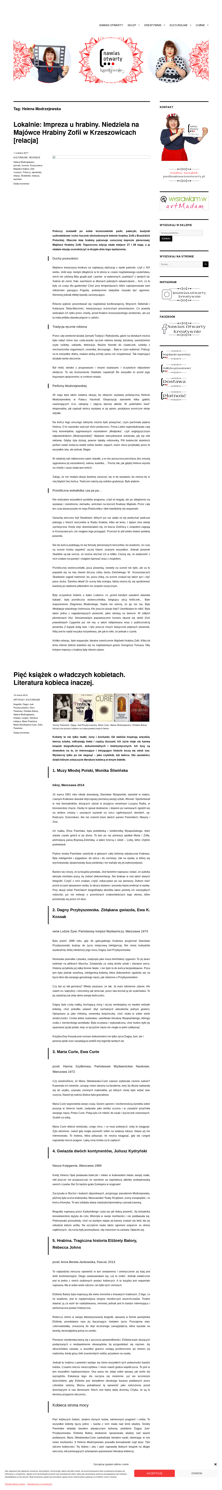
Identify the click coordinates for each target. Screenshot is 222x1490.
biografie (17, 704)
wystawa (17, 179)
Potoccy (27, 172)
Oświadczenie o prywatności (39, 1484)
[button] (215, 1464)
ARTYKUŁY (19, 699)
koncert (25, 165)
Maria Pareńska (29, 721)
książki (25, 717)
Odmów (196, 1473)
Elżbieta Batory (31, 711)
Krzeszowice (36, 165)
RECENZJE (34, 157)
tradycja (35, 175)
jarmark (16, 165)
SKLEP (132, 25)
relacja (16, 175)
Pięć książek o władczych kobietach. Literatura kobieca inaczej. (69, 678)
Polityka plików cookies (15, 1484)
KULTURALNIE (179, 25)
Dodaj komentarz (21, 183)
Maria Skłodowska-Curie (24, 724)
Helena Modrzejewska (23, 161)
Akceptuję (154, 1473)
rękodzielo (36, 172)
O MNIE (200, 25)
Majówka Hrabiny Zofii (23, 168)
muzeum (17, 172)
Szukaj (166, 238)
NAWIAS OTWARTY (111, 25)
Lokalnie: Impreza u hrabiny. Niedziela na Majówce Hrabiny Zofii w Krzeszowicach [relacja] (76, 132)
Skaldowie (26, 175)
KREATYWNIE (153, 25)
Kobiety (16, 717)
